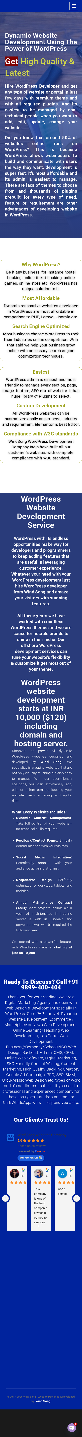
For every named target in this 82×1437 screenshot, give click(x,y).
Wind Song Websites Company (42, 1123)
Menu (73, 6)
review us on (29, 1146)
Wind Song (43, 1389)
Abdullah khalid (70, 1160)
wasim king (47, 1160)
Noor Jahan (22, 1160)
